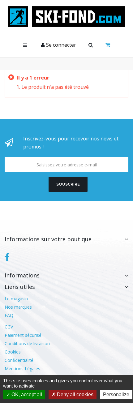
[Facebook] (7, 257)
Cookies (13, 352)
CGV (9, 327)
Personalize (116, 394)
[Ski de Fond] (66, 16)
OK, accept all (26, 394)
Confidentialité (19, 360)
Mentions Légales (22, 368)
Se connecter (60, 44)
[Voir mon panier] (107, 45)
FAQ (9, 315)
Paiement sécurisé (23, 335)
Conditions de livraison (27, 343)
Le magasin (16, 299)
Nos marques (18, 307)
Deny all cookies (74, 394)
